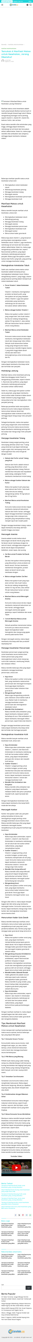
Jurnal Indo (8, 60)
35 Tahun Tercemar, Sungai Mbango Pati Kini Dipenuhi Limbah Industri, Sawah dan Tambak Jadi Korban (16, 1299)
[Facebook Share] (15, 1215)
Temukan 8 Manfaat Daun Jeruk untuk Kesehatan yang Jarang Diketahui (13, 1199)
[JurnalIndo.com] (13, 5)
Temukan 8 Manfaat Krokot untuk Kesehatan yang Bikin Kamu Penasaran (15, 1203)
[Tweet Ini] (19, 1215)
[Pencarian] (31, 4)
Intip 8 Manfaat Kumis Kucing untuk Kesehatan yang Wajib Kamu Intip (15, 1190)
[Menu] (2, 4)
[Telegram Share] (26, 1215)
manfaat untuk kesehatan (8, 48)
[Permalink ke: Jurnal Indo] (2, 60)
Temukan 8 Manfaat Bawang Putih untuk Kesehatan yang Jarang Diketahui (13, 1194)
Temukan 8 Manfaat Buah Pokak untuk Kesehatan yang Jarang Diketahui (13, 1186)
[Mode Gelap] (27, 4)
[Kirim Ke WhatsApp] (30, 1215)
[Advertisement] (16, 25)
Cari (2, 1285)
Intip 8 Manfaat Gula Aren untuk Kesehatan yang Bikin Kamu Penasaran (16, 1207)
